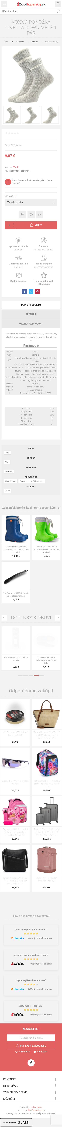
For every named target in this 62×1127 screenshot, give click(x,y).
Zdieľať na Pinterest (37, 291)
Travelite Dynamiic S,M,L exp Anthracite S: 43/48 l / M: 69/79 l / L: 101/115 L (46, 832)
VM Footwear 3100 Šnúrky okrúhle (16, 658)
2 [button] (25, 675)
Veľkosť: (10, 196)
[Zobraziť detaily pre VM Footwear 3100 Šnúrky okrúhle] (16, 640)
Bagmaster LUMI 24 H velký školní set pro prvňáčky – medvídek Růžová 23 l (15, 832)
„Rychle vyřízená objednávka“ (31, 980)
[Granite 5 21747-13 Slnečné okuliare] (15, 763)
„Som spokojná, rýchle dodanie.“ (31, 929)
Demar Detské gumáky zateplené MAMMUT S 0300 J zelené (46, 549)
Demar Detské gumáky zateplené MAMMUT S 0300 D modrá (15, 549)
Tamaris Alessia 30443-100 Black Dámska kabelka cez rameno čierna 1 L (15, 881)
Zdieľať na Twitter (31, 291)
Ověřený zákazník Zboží (41, 964)
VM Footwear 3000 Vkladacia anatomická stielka (46, 660)
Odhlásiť (42, 1052)
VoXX (15, 167)
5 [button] (41, 675)
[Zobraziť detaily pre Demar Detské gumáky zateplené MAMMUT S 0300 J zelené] (46, 529)
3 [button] (31, 675)
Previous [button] (4, 618)
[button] (15, 541)
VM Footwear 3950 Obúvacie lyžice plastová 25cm (16, 594)
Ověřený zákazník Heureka (40, 938)
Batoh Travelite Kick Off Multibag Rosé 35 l (46, 879)
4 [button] (36, 675)
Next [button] (57, 618)
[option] (16, 649)
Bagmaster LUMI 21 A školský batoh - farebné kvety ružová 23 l (47, 784)
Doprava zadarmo (18, 262)
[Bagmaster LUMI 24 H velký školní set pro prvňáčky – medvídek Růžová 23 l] (15, 811)
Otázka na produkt (31, 323)
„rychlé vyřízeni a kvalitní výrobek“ (31, 955)
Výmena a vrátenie (18, 244)
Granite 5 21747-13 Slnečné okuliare (15, 782)
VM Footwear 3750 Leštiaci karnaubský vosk (15, 733)
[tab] (31, 305)
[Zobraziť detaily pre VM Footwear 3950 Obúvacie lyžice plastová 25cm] (16, 576)
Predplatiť (24, 1052)
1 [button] (20, 675)
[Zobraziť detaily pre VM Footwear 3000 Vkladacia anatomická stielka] (46, 640)
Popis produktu (31, 305)
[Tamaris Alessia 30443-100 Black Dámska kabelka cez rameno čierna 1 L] (15, 860)
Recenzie (31, 314)
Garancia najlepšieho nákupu (44, 244)
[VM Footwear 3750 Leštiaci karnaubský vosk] (15, 714)
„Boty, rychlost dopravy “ (31, 1006)
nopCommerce (36, 1107)
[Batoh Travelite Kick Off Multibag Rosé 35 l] (47, 860)
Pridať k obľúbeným (31, 214)
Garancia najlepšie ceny (22, 214)
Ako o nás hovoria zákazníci (31, 916)
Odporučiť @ (39, 214)
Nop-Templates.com (36, 1110)
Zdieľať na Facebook (24, 291)
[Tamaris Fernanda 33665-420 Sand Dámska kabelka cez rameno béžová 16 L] (47, 714)
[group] (16, 529)
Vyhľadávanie (59, 11)
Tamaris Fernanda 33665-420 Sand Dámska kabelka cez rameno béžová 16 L (47, 735)
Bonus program (44, 262)
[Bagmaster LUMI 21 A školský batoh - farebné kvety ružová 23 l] (47, 763)
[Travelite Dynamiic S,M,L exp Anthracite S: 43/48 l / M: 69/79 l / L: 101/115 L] (47, 811)
